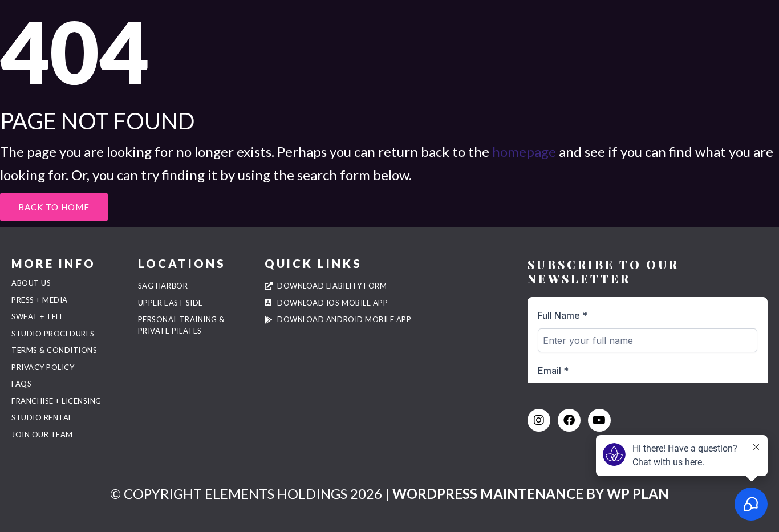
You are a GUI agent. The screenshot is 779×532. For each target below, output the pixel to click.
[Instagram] (539, 420)
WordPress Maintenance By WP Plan (530, 493)
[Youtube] (599, 420)
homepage (524, 151)
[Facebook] (569, 420)
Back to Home (54, 207)
